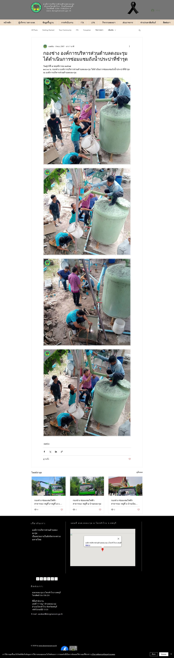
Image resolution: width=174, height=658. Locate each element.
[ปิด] (171, 654)
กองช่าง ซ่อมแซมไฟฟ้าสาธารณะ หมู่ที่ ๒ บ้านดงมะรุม (87, 502)
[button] (139, 30)
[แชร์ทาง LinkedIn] (56, 452)
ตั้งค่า (154, 654)
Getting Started (48, 30)
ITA (77, 30)
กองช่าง (46, 443)
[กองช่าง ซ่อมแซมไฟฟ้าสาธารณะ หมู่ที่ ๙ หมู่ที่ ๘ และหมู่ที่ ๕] (48, 486)
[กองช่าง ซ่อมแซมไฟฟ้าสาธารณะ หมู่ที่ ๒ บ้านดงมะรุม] (87, 486)
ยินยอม (163, 654)
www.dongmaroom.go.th (59, 11)
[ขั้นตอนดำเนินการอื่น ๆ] (129, 46)
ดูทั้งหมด (139, 472)
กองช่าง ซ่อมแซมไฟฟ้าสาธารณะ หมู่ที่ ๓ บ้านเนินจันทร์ (123, 502)
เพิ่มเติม (111, 30)
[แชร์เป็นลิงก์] (62, 452)
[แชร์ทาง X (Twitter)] (50, 452)
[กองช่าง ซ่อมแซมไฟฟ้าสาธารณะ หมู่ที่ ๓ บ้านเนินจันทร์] (125, 486)
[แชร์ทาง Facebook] (44, 452)
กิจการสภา (99, 30)
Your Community (65, 30)
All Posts (34, 30)
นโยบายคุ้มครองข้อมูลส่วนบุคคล (103, 654)
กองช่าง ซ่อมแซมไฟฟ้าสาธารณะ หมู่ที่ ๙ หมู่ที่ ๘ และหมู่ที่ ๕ (48, 502)
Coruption (87, 30)
